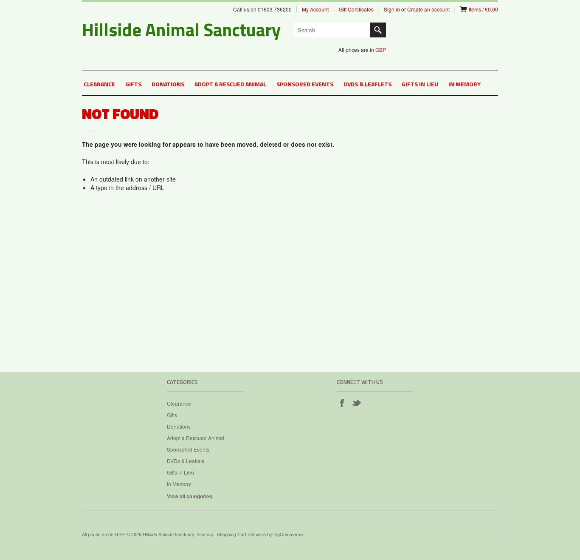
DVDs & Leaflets (367, 84)
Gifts (133, 84)
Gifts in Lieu (420, 84)
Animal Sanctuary (181, 29)
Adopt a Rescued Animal (230, 84)
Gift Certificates (356, 9)
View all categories (189, 496)
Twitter (356, 403)
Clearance (99, 84)
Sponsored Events (304, 84)
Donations (168, 84)
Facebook (342, 403)
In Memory (464, 84)
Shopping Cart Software (241, 534)
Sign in (392, 9)
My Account (315, 9)
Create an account (428, 9)
